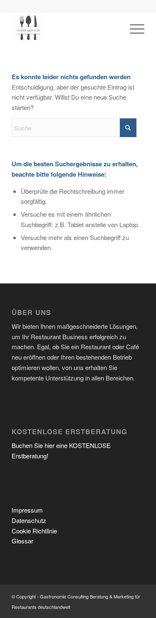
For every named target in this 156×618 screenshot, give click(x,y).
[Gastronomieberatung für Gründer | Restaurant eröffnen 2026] (65, 28)
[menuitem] (132, 28)
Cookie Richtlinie (34, 530)
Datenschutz (29, 520)
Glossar (22, 540)
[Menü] (132, 28)
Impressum (27, 509)
